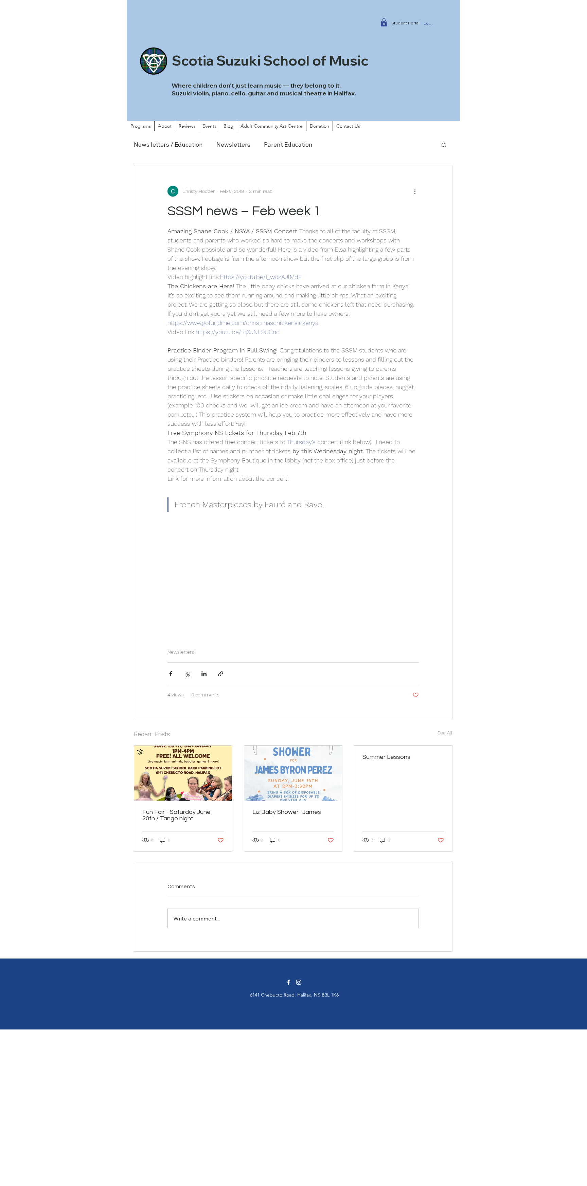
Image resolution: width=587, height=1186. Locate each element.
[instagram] (298, 982)
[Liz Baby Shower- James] (293, 773)
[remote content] (293, 579)
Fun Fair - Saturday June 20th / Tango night (176, 815)
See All (445, 732)
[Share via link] (220, 674)
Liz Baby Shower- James (286, 812)
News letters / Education (168, 144)
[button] (383, 22)
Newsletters (233, 144)
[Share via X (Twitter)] (187, 674)
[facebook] (288, 982)
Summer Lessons (386, 757)
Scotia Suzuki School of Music (270, 60)
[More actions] (415, 191)
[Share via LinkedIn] (204, 674)
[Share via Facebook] (170, 674)
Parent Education (288, 144)
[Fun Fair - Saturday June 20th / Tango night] (183, 773)
